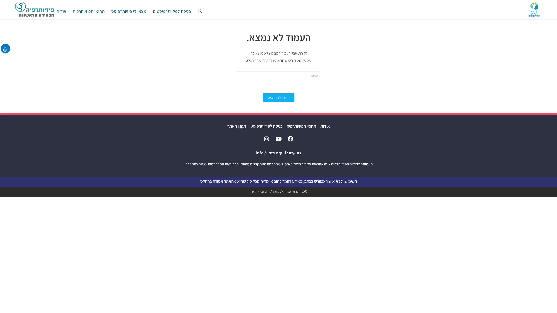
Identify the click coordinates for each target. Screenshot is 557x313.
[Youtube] (278, 138)
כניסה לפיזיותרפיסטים (172, 11)
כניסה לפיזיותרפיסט (266, 126)
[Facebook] (290, 138)
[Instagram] (266, 138)
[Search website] (200, 11)
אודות (325, 126)
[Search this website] (278, 76)
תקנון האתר (236, 126)
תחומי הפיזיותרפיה (301, 126)
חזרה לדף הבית (278, 98)
